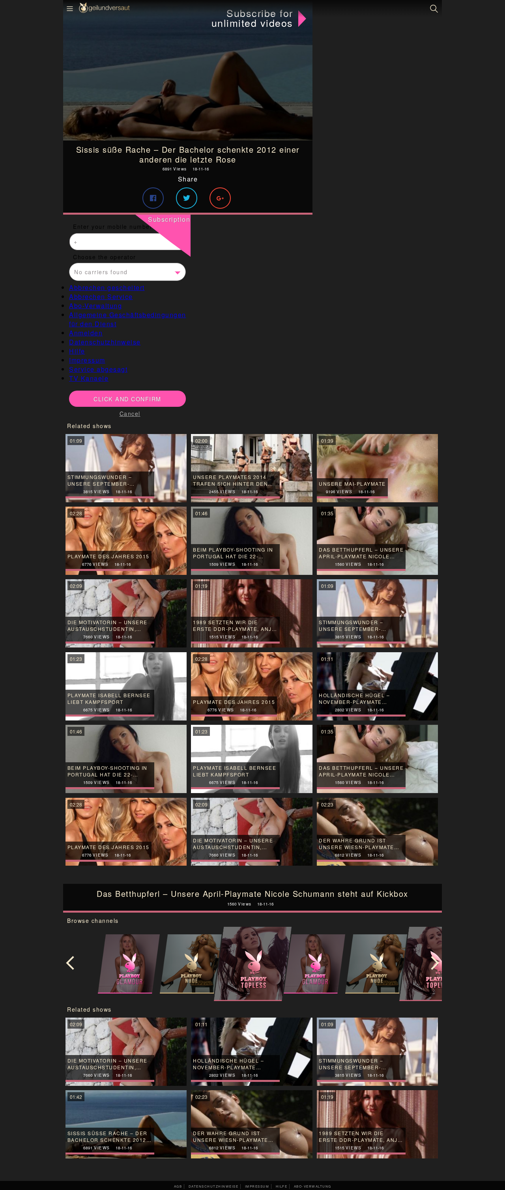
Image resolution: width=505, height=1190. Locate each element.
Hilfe (77, 351)
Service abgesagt (98, 369)
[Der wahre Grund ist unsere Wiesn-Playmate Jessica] (377, 832)
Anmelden (86, 332)
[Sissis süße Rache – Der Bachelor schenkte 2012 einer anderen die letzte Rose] (187, 70)
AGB (178, 1186)
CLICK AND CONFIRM (127, 399)
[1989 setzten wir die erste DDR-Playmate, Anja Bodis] (377, 1124)
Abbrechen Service (101, 296)
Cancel (130, 413)
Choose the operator (104, 257)
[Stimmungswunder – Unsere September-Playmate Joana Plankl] (377, 1052)
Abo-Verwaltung (95, 305)
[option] (252, 964)
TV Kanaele (88, 378)
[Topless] (252, 964)
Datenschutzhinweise (105, 341)
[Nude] (191, 964)
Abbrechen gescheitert (107, 287)
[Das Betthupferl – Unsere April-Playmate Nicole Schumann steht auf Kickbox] (377, 759)
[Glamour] (129, 964)
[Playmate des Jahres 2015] (126, 832)
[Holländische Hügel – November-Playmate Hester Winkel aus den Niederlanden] (251, 1052)
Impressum (87, 360)
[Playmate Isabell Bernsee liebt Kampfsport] (251, 759)
